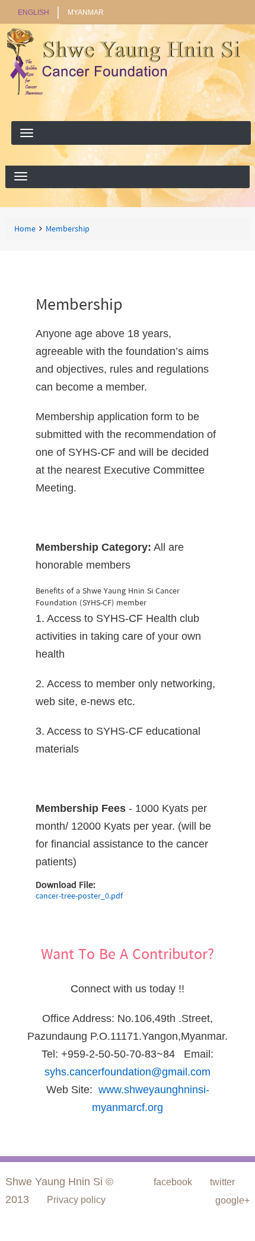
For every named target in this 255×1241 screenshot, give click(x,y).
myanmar (86, 12)
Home (25, 230)
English (33, 12)
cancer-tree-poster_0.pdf (79, 896)
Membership (68, 230)
